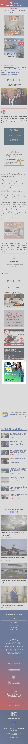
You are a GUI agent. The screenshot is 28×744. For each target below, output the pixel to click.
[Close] (25, 360)
